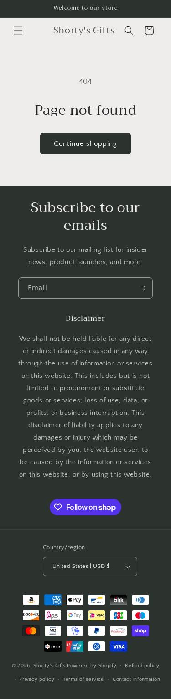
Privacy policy (36, 679)
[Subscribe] (142, 288)
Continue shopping (85, 144)
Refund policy (142, 665)
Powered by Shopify (92, 665)
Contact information (136, 679)
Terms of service (83, 679)
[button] (18, 31)
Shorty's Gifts (49, 665)
